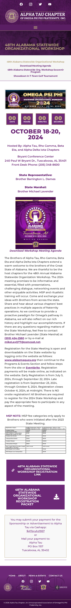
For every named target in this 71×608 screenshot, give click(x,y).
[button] (35, 28)
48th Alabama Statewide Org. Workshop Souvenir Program (35, 70)
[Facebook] (21, 4)
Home (12, 575)
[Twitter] (40, 4)
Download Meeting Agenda (35, 65)
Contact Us (55, 575)
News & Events (37, 575)
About (22, 575)
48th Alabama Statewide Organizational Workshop (35, 61)
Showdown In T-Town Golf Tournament (36, 76)
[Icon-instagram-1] (30, 4)
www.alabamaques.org (20, 360)
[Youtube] (49, 4)
